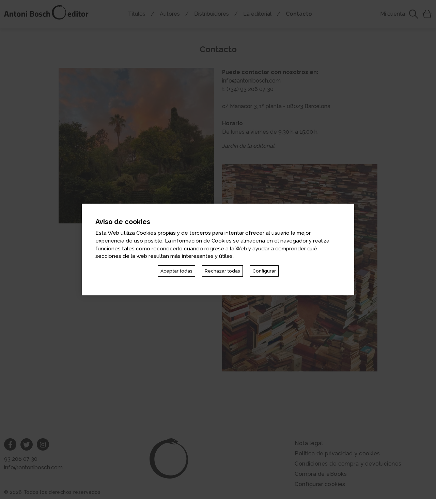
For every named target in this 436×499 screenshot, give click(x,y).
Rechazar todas (222, 271)
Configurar (264, 271)
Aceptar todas (176, 271)
